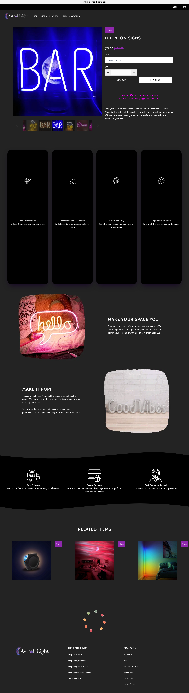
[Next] (97, 125)
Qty (106, 67)
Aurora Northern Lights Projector (94, 560)
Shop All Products (50, 16)
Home (36, 16)
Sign (107, 55)
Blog (65, 16)
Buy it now (155, 80)
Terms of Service (130, 684)
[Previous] (18, 125)
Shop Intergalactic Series (78, 666)
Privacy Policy (129, 678)
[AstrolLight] (16, 16)
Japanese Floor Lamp (157, 560)
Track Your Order (74, 678)
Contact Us (74, 16)
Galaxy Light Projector (31, 560)
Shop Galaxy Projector (76, 661)
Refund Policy (129, 672)
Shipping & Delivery (131, 666)
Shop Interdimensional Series (79, 672)
